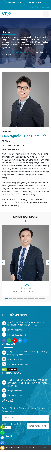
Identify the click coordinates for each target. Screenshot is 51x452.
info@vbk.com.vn (15, 329)
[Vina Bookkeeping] (7, 14)
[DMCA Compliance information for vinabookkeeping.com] (9, 369)
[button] (7, 298)
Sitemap (43, 447)
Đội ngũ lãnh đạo (27, 52)
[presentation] (48, 262)
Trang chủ (6, 52)
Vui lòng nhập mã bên (12, 424)
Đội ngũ (15, 52)
